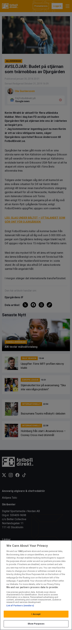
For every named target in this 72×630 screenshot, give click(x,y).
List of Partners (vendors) (20, 605)
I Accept (35, 614)
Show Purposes (36, 623)
